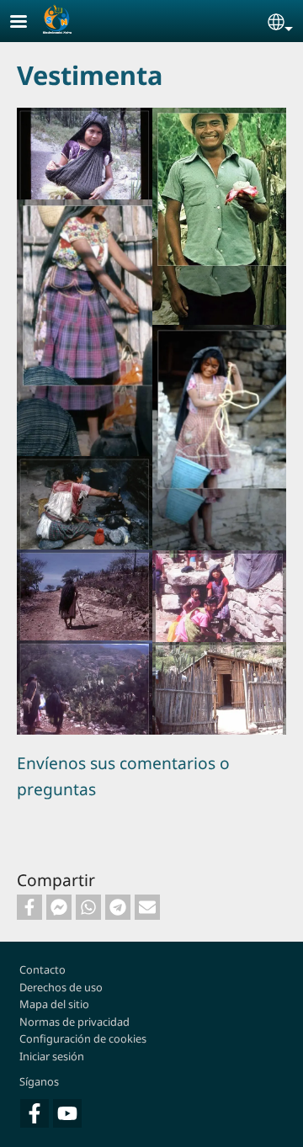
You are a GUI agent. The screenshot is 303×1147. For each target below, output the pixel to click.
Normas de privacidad (74, 1021)
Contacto (42, 969)
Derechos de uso (61, 987)
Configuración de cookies (82, 1038)
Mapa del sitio (54, 1004)
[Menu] (28, 23)
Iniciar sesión (51, 1056)
